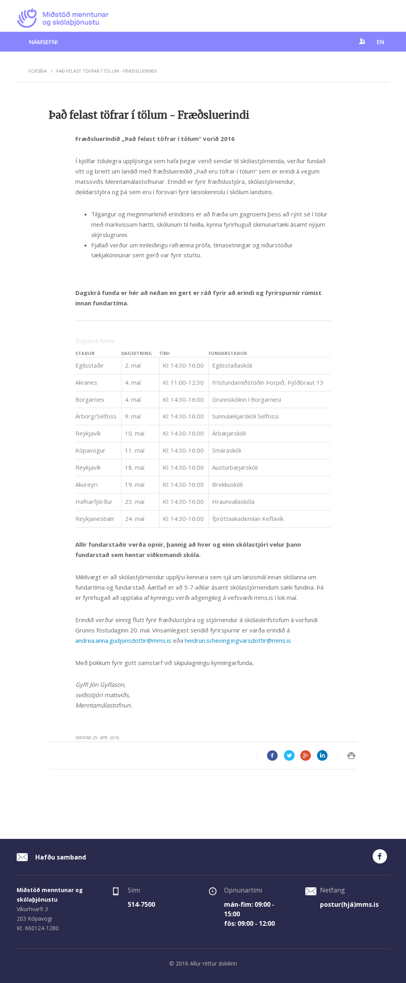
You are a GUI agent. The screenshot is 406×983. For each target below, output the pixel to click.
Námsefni (43, 42)
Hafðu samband (60, 857)
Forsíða (38, 71)
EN (380, 42)
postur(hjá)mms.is (349, 904)
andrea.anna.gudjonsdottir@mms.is (123, 640)
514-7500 (141, 904)
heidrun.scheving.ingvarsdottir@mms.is (238, 640)
